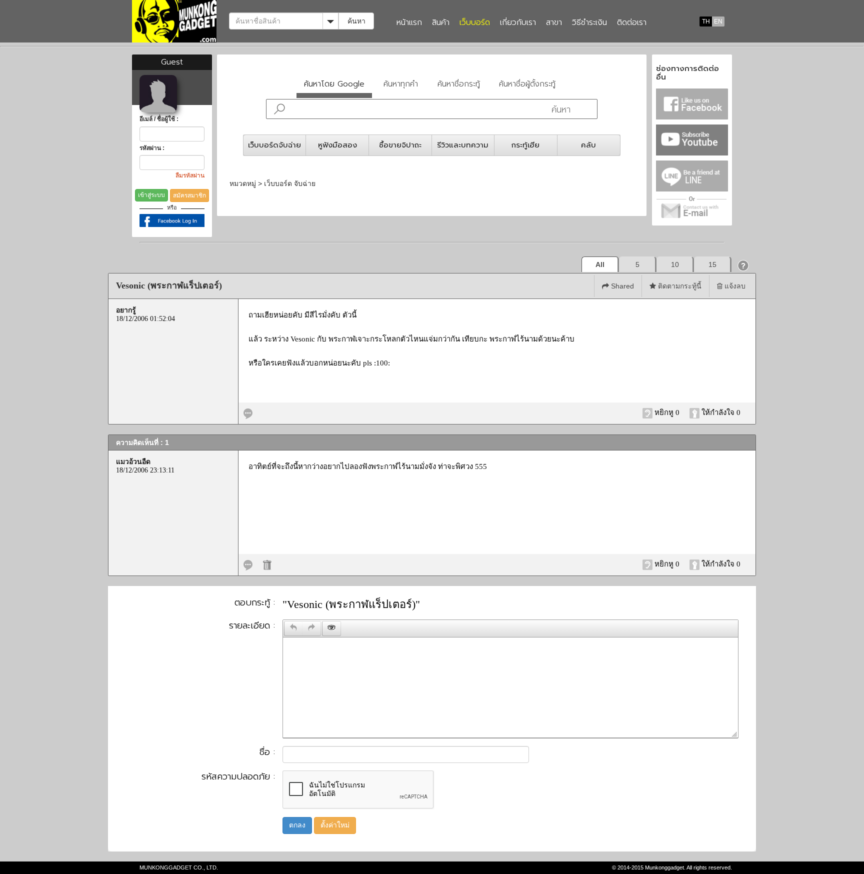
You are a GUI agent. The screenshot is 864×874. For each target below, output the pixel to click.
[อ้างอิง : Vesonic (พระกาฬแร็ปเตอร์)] (248, 412)
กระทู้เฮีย (526, 145)
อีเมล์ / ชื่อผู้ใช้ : (159, 119)
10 (675, 264)
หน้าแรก (409, 23)
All (600, 264)
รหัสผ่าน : (152, 148)
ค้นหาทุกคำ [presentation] (401, 84)
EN (718, 21)
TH (706, 21)
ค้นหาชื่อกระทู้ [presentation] (459, 84)
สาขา (554, 23)
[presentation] (293, 629)
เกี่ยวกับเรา (518, 23)
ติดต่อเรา (631, 23)
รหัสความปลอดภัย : (238, 777)
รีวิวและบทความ (462, 145)
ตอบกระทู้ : (254, 603)
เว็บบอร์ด (475, 23)
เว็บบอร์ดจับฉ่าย (274, 145)
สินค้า (441, 23)
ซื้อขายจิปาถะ (400, 145)
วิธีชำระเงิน (589, 23)
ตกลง (297, 825)
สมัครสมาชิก (189, 195)
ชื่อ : (267, 752)
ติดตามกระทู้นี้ (679, 286)
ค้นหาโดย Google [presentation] (334, 84)
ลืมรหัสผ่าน (190, 175)
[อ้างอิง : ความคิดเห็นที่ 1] (248, 564)
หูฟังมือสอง (337, 145)
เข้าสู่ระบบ (151, 195)
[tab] (334, 86)
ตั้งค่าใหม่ (335, 825)
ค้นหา (357, 21)
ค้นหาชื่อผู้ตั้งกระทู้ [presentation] (527, 84)
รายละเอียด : (252, 626)
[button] (744, 265)
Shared (621, 286)
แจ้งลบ (734, 286)
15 (712, 264)
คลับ (588, 145)
